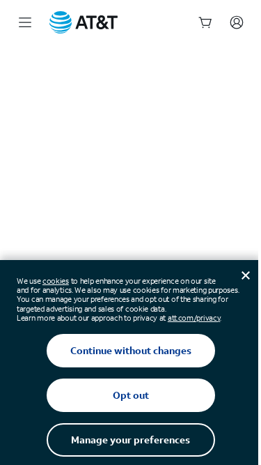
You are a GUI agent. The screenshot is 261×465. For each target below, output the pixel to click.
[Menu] (25, 22)
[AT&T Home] (83, 22)
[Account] (237, 22)
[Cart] (205, 22)
